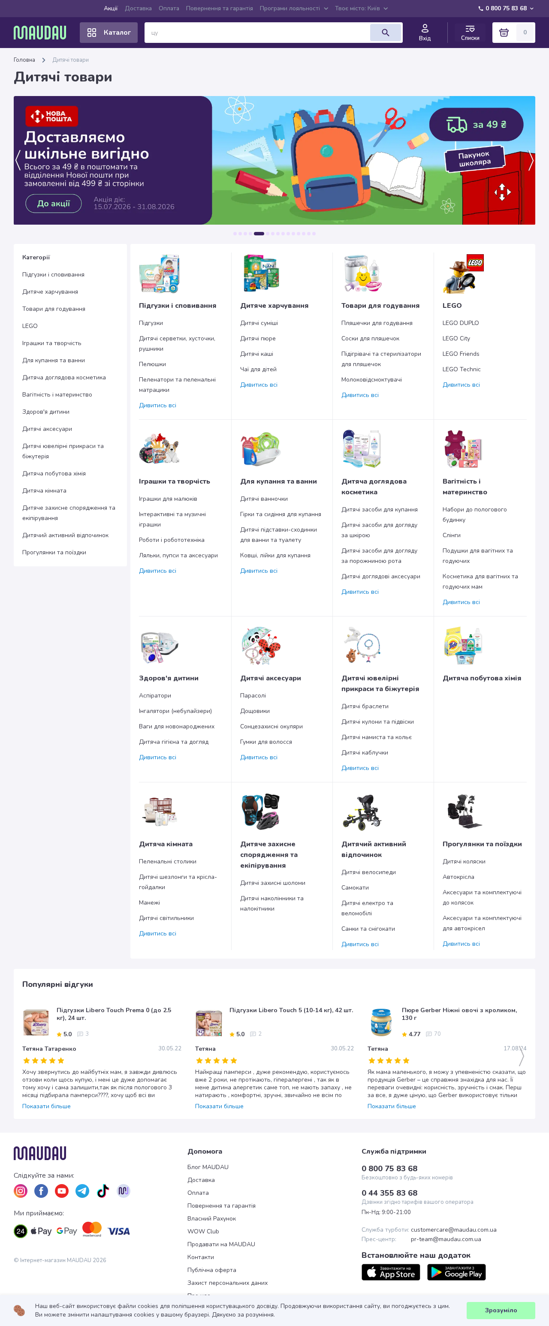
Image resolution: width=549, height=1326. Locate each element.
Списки (470, 38)
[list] (20, 1191)
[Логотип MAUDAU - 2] (43, 32)
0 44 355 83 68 (389, 1193)
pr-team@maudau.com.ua (446, 1239)
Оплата (169, 8)
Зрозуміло (501, 1310)
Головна (24, 60)
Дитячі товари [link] (70, 60)
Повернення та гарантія (219, 8)
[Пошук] (385, 32)
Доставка (138, 8)
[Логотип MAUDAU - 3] (100, 1153)
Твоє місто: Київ (357, 8)
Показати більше (46, 1106)
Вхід (425, 38)
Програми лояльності (290, 8)
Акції (111, 8)
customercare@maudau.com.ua (454, 1230)
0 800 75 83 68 (506, 8)
